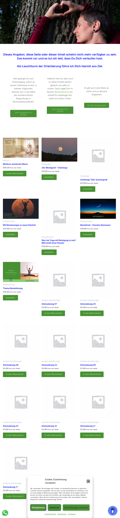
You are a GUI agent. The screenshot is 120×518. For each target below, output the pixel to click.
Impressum (72, 514)
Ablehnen (54, 507)
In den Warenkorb (14, 173)
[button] (88, 481)
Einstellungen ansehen (76, 507)
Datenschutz (62, 514)
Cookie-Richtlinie (50, 514)
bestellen (49, 177)
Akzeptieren (38, 507)
